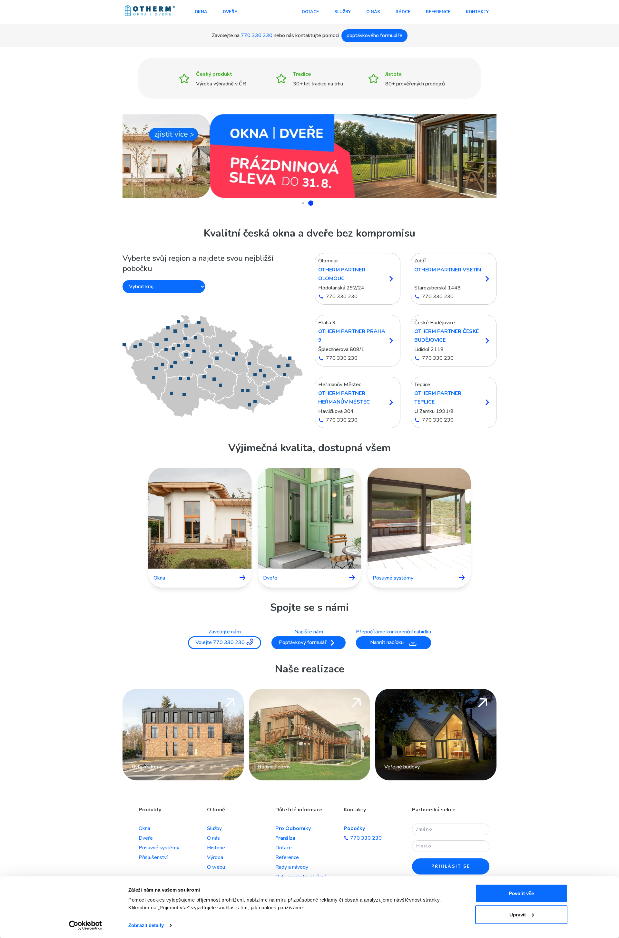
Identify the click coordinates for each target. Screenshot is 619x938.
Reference (438, 12)
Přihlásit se (450, 866)
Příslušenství (153, 857)
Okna (201, 12)
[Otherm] (150, 11)
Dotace (310, 12)
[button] (213, 366)
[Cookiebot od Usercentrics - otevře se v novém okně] (85, 925)
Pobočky (354, 828)
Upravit (517, 914)
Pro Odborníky (293, 828)
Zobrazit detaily (146, 925)
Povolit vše (521, 893)
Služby (342, 12)
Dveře (230, 12)
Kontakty (477, 12)
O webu (216, 867)
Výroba (215, 857)
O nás (373, 12)
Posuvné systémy (159, 847)
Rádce (403, 12)
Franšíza (285, 838)
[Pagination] (305, 203)
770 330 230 (256, 35)
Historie (216, 847)
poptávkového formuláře (374, 35)
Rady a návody (291, 867)
